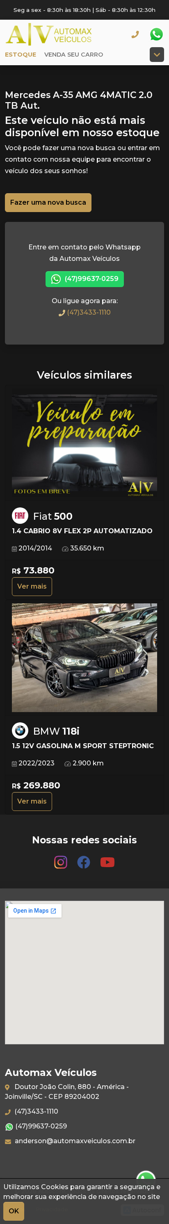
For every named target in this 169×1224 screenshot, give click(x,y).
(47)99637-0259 (91, 279)
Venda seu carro (73, 54)
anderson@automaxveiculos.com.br (74, 1141)
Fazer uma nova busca (48, 202)
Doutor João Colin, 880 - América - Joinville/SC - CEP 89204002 (67, 1092)
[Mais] (157, 54)
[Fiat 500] (84, 443)
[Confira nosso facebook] (84, 858)
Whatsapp (156, 34)
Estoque (20, 54)
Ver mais (32, 586)
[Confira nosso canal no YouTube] (107, 858)
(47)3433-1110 (88, 312)
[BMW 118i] (84, 658)
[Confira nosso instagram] (61, 858)
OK (14, 1211)
